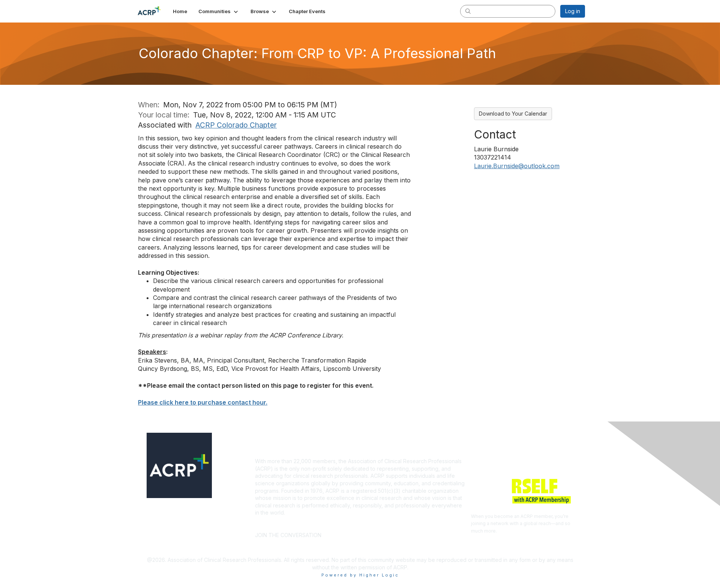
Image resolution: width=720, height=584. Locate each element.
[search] (468, 11)
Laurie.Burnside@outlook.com (517, 166)
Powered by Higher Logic (360, 575)
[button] (219, 11)
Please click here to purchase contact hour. (202, 402)
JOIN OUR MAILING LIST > (362, 524)
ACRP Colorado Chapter (236, 124)
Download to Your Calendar (513, 113)
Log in (572, 11)
